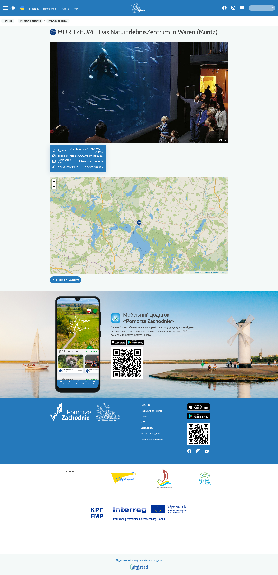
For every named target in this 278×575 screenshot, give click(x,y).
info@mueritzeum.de (91, 161)
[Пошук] (273, 8)
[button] (63, 92)
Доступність (147, 428)
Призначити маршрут (66, 279)
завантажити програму (152, 439)
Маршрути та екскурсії (43, 8)
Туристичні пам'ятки (30, 20)
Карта (65, 8)
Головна (8, 20)
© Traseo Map (197, 272)
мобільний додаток (150, 433)
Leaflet (187, 272)
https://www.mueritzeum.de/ (86, 155)
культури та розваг (57, 20)
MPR (76, 8)
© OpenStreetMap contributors (215, 272)
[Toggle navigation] (5, 8)
